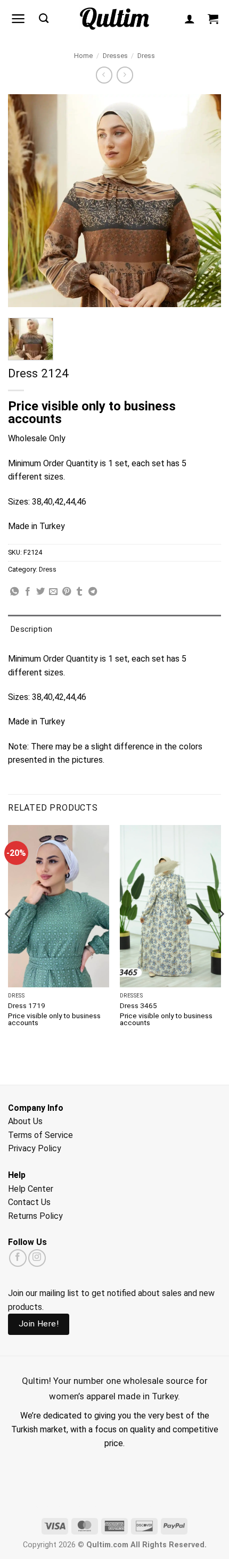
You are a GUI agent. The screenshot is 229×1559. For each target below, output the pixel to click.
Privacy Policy (34, 1148)
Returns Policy (35, 1216)
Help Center (30, 1189)
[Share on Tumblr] (79, 592)
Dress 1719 (26, 1005)
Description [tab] (31, 629)
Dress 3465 (138, 1005)
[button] (18, 18)
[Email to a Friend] (53, 592)
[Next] (220, 935)
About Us (25, 1121)
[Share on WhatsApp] (14, 592)
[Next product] (104, 75)
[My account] (189, 18)
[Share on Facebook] (27, 592)
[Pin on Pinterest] (66, 592)
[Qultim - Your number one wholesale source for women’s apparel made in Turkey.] (114, 18)
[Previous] (8, 935)
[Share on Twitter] (40, 592)
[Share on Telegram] (92, 592)
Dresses (115, 56)
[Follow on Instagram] (37, 1258)
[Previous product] (125, 75)
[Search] (43, 18)
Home (83, 56)
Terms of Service (40, 1135)
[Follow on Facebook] (18, 1258)
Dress (146, 56)
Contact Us (29, 1202)
